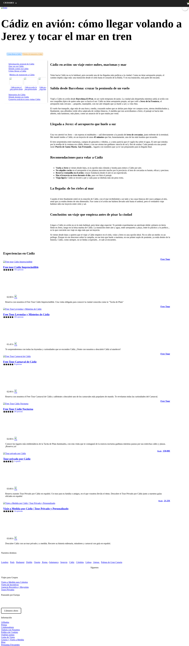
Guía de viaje (139, 8)
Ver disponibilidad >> (157, 296)
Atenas (96, 562)
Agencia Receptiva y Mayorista (15, 587)
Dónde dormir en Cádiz (19, 97)
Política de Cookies (9, 632)
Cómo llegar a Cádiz (14, 54)
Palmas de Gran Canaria (111, 562)
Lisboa (88, 562)
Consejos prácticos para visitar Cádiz (24, 99)
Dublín (29, 562)
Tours (128, 8)
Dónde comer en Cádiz (19, 68)
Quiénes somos (7, 635)
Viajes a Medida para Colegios (14, 582)
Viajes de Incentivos (10, 584)
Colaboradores (7, 627)
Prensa (4, 625)
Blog (149, 8)
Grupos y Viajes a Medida (12, 640)
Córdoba (80, 562)
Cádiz (71, 562)
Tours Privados (7, 589)
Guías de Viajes (8, 637)
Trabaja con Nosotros (10, 630)
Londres (4, 562)
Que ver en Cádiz (16, 66)
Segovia (63, 562)
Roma (45, 562)
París (12, 562)
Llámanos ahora (11, 610)
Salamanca (54, 562)
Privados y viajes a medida (165, 8)
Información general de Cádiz (21, 64)
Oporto (37, 562)
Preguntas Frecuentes (10, 645)
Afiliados (5, 622)
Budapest (20, 562)
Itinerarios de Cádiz (17, 94)
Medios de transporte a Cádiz (32, 54)
